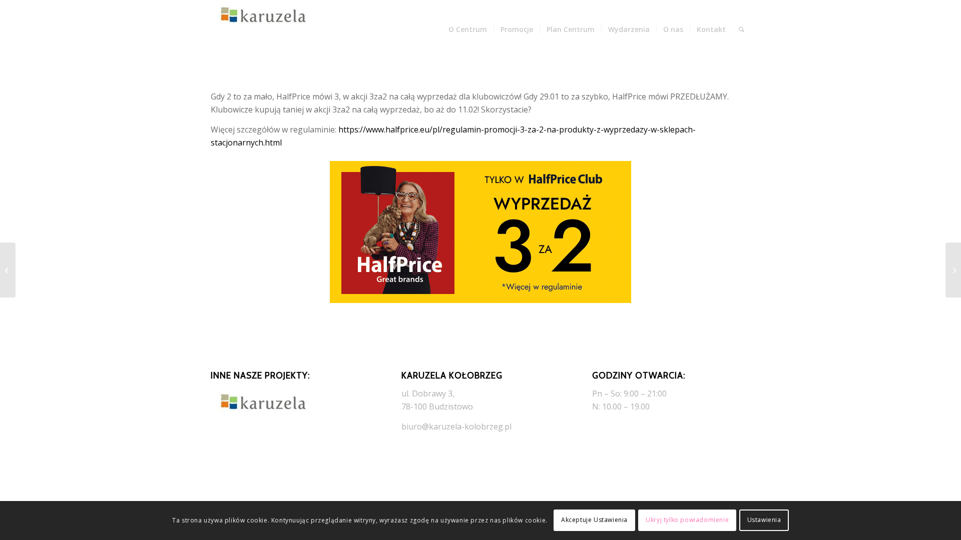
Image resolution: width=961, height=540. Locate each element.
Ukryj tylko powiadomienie (687, 520)
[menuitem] (468, 29)
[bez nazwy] (261, 29)
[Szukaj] (741, 29)
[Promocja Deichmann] (953, 270)
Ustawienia (764, 520)
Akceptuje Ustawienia (594, 520)
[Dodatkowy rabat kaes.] (8, 270)
